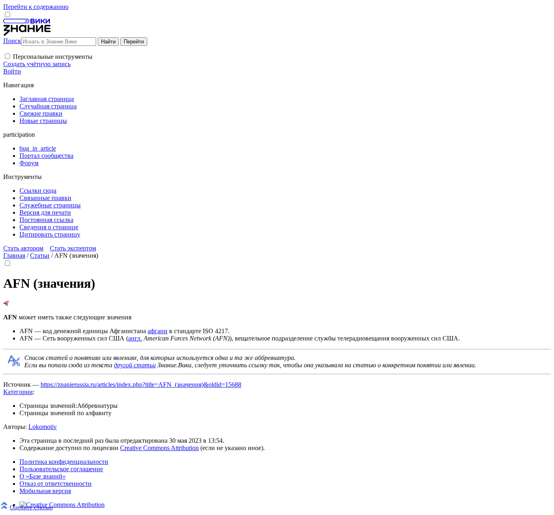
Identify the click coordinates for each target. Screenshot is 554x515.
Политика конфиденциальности (63, 461)
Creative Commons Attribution (159, 447)
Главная (14, 255)
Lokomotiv (42, 426)
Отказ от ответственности (55, 483)
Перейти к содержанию (36, 6)
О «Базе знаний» (42, 476)
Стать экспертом (73, 248)
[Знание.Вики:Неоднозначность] (14, 363)
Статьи (39, 255)
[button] (7, 56)
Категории (18, 391)
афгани (157, 331)
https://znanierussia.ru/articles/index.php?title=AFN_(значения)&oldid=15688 (141, 384)
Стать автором (23, 248)
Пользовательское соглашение (61, 468)
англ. (135, 338)
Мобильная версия (45, 490)
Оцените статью (31, 507)
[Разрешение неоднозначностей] (6, 303)
